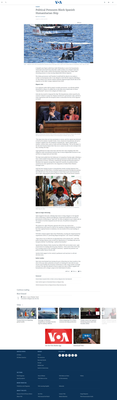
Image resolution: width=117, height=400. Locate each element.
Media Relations (63, 396)
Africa (39, 354)
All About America (21, 357)
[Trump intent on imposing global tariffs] (26, 313)
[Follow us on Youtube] (66, 355)
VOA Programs (20, 375)
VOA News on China (64, 375)
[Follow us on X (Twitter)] (63, 355)
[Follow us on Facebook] (59, 355)
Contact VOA (62, 393)
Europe (38, 6)
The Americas (41, 357)
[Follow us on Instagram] (69, 355)
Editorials (61, 386)
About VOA (19, 396)
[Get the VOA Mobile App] (58, 336)
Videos (82, 375)
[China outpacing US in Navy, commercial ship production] (69, 313)
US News (19, 354)
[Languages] (105, 2)
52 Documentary (63, 378)
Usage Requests (84, 393)
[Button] (79, 22)
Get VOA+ (40, 393)
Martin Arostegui (41, 16)
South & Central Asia (43, 368)
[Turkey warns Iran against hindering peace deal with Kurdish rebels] (90, 313)
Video (19, 305)
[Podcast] (76, 355)
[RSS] (72, 355)
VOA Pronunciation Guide (86, 396)
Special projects (21, 378)
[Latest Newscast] (113, 2)
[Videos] (109, 2)
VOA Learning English (43, 386)
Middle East (41, 365)
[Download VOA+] (86, 336)
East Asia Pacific (42, 360)
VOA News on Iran (42, 378)
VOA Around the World (43, 396)
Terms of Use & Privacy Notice (24, 393)
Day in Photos (41, 375)
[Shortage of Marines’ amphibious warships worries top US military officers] (48, 313)
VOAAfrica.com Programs (23, 386)
